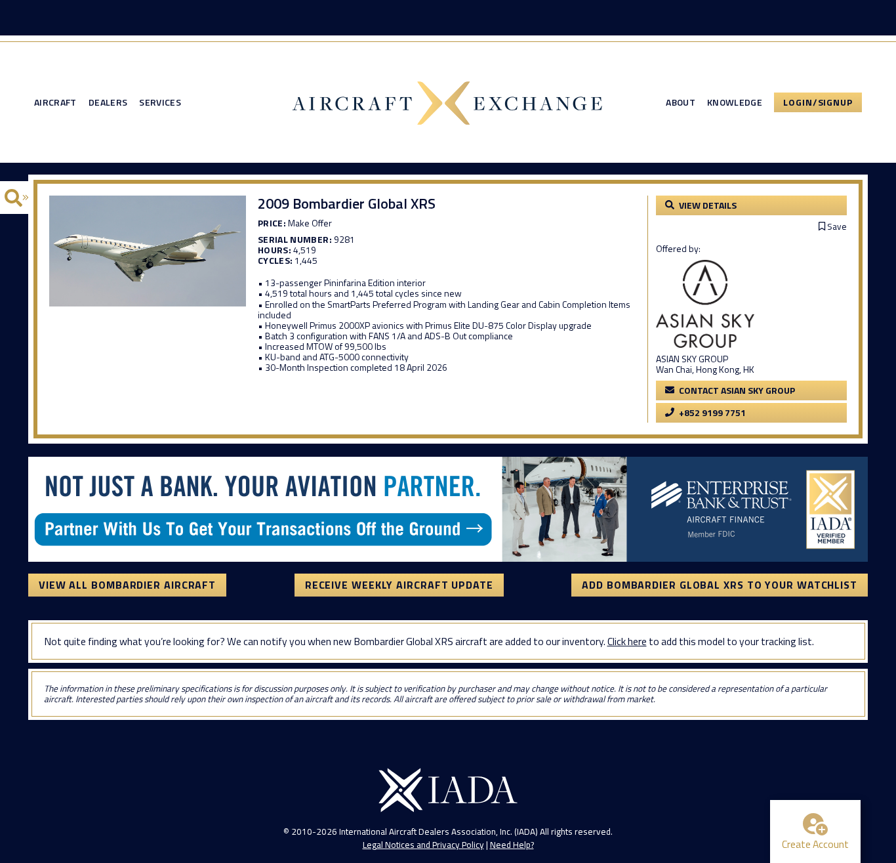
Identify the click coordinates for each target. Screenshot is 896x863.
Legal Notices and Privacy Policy (423, 844)
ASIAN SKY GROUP (692, 359)
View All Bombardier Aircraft (127, 585)
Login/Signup (818, 102)
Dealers (108, 102)
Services (160, 102)
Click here (627, 641)
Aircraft (55, 102)
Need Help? (512, 844)
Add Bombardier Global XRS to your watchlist (719, 585)
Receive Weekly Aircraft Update (399, 585)
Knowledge (734, 102)
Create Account (815, 844)
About (680, 102)
